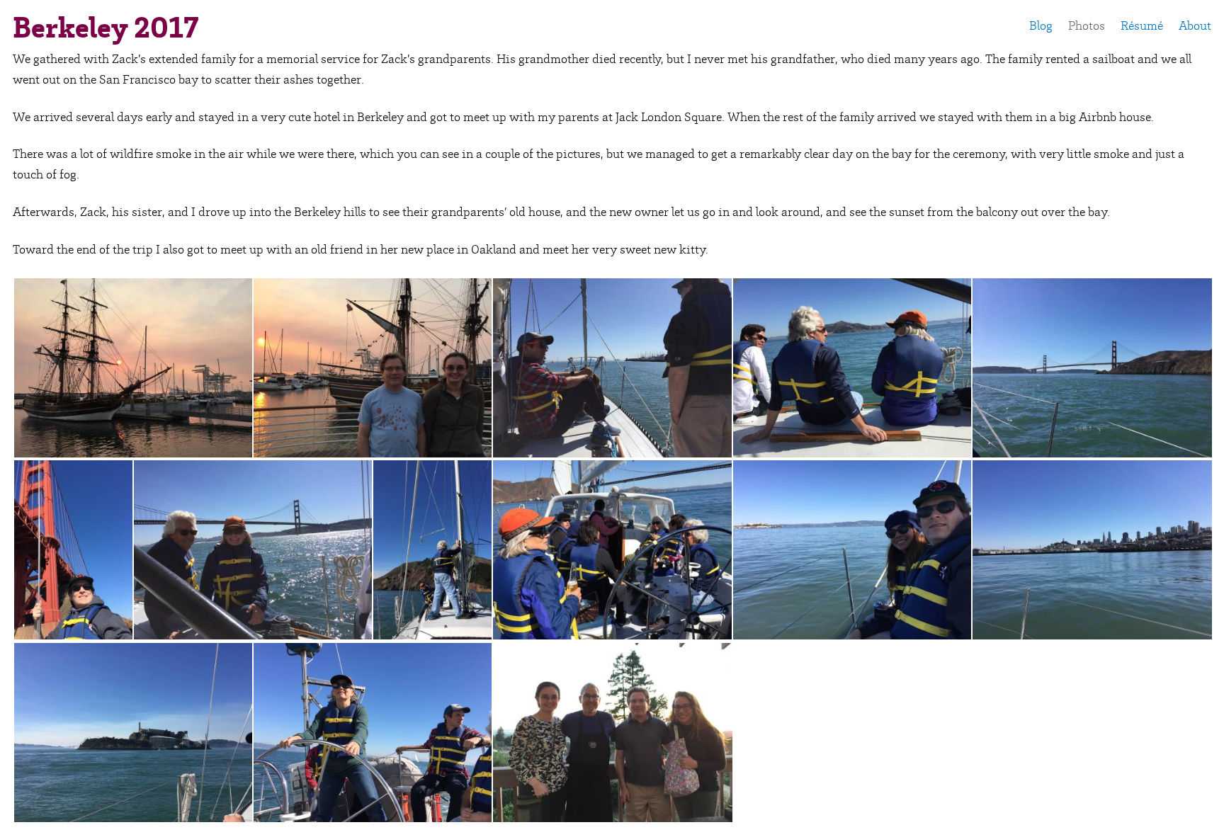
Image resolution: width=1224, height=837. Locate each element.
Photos (1086, 25)
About (1195, 25)
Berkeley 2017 (105, 28)
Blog (1041, 25)
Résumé (1142, 25)
